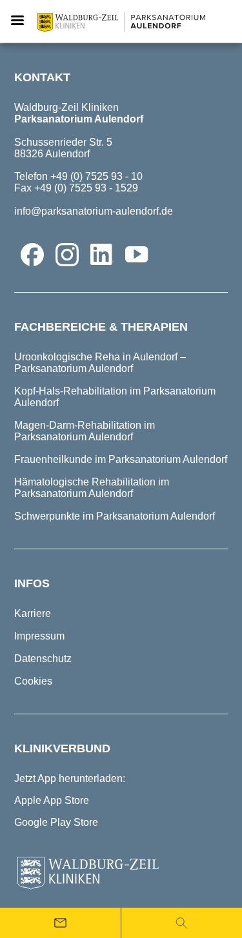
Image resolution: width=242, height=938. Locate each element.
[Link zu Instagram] (67, 254)
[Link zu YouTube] (136, 254)
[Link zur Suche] (181, 923)
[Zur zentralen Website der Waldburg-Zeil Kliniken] (121, 873)
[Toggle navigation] (17, 21)
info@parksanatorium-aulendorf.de (93, 211)
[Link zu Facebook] (32, 254)
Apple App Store (51, 800)
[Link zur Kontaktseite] (60, 923)
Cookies (33, 681)
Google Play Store (56, 822)
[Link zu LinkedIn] (102, 254)
